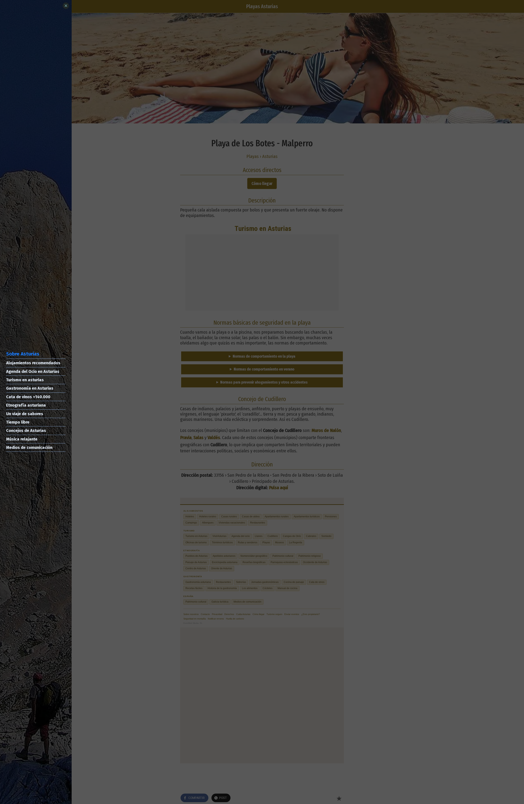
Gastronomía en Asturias (29, 388)
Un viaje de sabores (24, 413)
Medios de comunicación (29, 447)
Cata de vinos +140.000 (28, 396)
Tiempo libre (17, 422)
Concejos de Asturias (26, 430)
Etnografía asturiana (26, 405)
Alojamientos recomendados (33, 362)
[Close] (66, 5)
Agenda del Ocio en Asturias (32, 371)
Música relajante (21, 439)
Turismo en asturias (25, 379)
